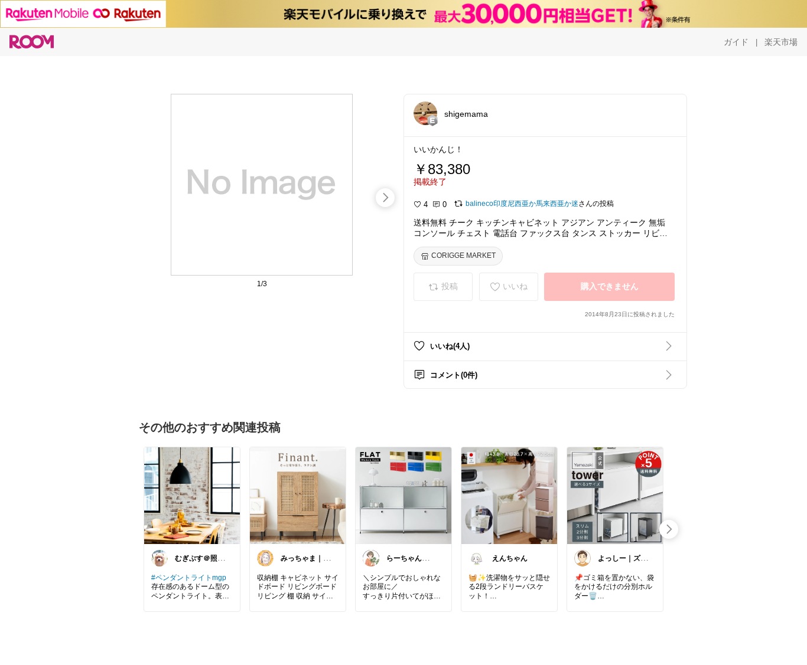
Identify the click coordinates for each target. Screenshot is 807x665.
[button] (425, 113)
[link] (192, 495)
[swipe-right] (385, 197)
